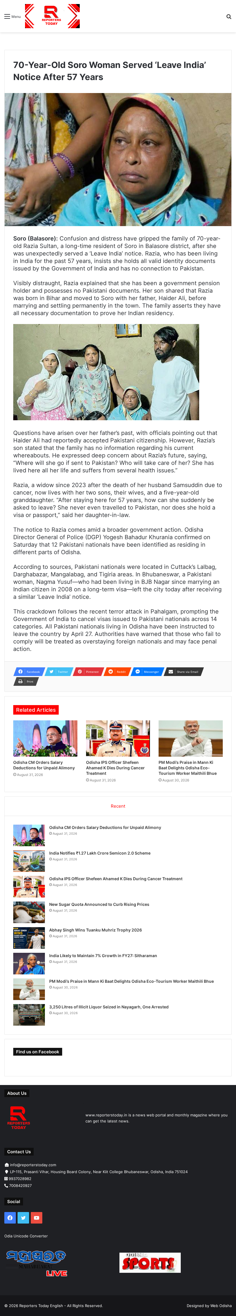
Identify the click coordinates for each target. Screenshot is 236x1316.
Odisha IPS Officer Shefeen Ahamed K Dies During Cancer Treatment (115, 768)
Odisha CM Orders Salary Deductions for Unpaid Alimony (105, 827)
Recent (118, 806)
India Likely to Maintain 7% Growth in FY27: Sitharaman (103, 955)
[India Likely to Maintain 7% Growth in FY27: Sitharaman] (29, 963)
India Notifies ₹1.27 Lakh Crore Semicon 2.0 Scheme (100, 853)
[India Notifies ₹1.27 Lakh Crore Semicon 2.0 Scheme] (29, 861)
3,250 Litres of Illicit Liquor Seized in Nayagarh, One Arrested (109, 1006)
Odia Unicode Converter (26, 1236)
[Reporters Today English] (52, 16)
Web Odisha (221, 1305)
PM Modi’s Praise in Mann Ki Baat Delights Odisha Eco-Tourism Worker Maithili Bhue (188, 768)
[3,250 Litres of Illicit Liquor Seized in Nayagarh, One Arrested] (29, 1015)
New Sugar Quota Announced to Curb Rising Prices (99, 904)
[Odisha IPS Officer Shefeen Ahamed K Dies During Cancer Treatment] (118, 738)
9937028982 (20, 1178)
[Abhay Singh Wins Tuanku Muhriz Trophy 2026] (29, 938)
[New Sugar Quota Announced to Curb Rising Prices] (29, 912)
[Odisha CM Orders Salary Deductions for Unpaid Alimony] (45, 738)
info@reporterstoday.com (33, 1164)
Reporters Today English (41, 1305)
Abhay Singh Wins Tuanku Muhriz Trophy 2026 (95, 929)
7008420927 (20, 1185)
